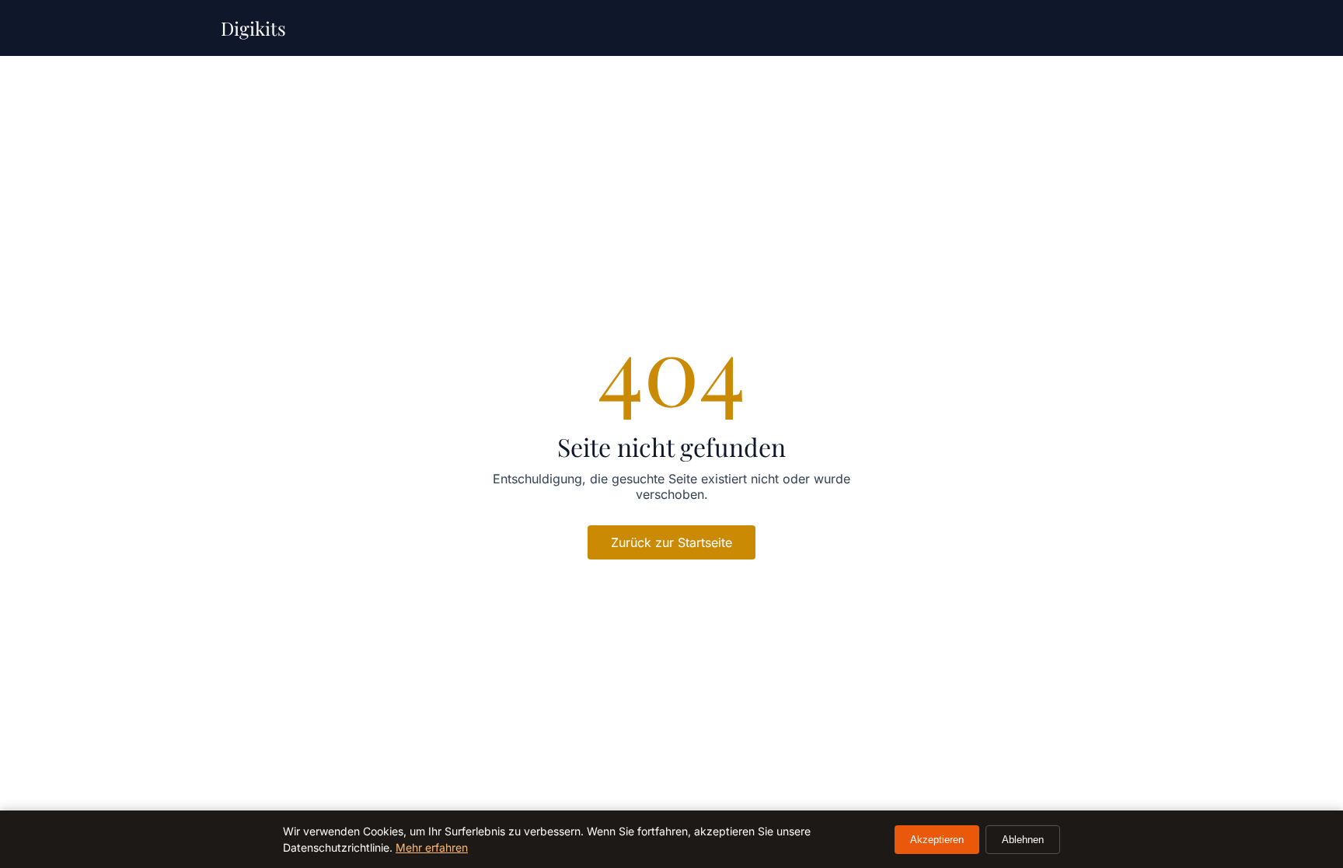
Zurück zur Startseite (671, 542)
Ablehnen (1023, 839)
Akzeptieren (937, 839)
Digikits (253, 28)
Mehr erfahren (432, 847)
